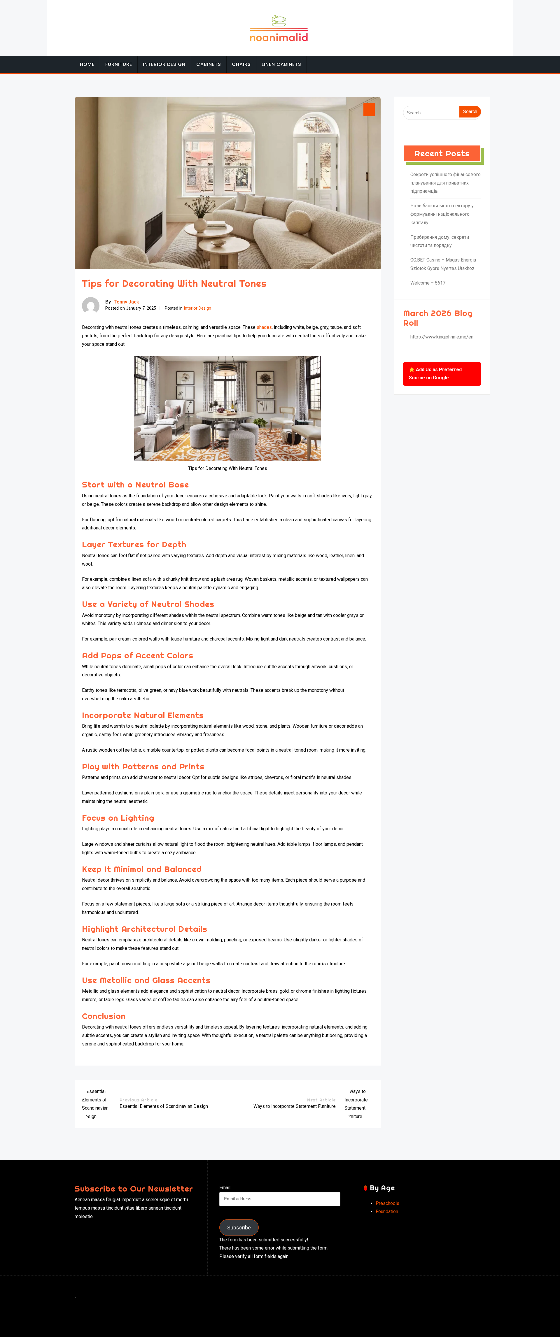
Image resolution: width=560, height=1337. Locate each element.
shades (264, 327)
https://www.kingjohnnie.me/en (441, 337)
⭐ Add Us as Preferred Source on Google (435, 374)
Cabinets (208, 64)
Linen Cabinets (281, 64)
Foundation (387, 1211)
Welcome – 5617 (427, 283)
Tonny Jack (126, 302)
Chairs (241, 64)
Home (87, 64)
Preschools (387, 1203)
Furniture (118, 64)
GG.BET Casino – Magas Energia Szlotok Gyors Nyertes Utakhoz (443, 264)
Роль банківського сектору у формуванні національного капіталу (442, 214)
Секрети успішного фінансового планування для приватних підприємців (445, 183)
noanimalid (279, 1328)
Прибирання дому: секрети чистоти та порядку (439, 241)
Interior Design (164, 64)
